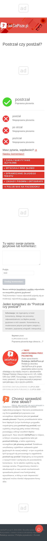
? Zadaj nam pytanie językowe (17, 161)
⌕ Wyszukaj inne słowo (19, 168)
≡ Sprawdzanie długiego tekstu (20, 174)
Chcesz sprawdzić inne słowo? (28, 400)
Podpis (5, 269)
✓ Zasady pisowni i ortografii (23, 181)
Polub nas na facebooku (22, 187)
